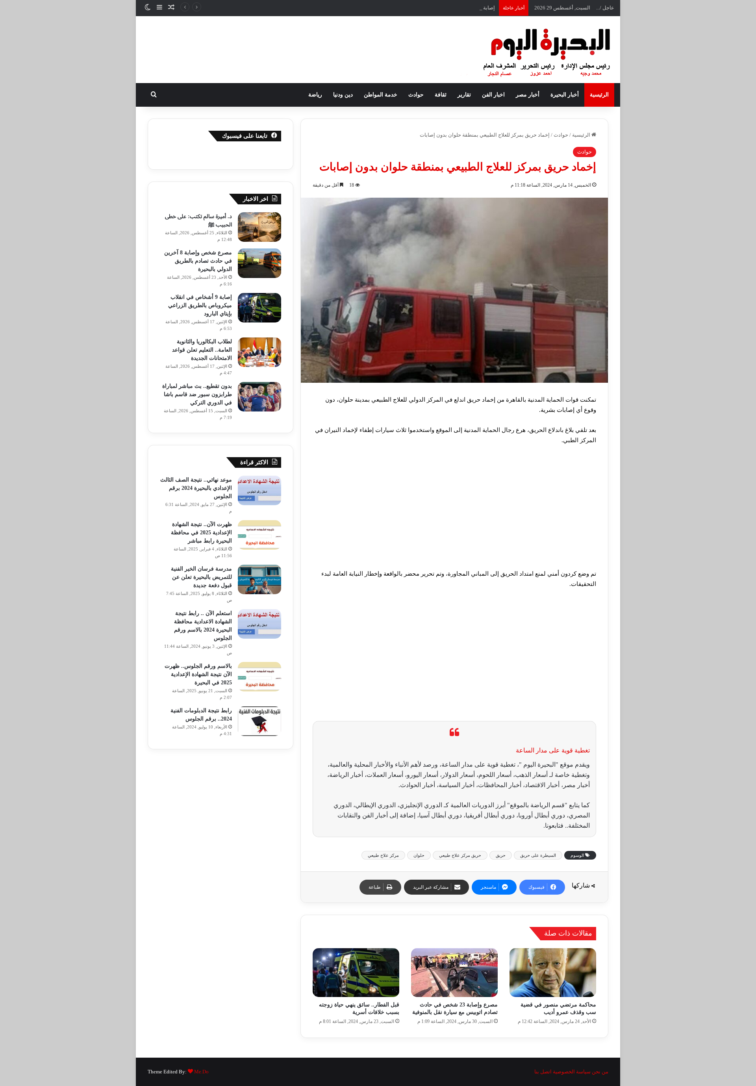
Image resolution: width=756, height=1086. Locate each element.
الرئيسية (599, 95)
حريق (501, 855)
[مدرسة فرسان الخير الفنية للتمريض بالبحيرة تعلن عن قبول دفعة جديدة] (259, 579)
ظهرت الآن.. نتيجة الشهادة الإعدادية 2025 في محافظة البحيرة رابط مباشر (201, 532)
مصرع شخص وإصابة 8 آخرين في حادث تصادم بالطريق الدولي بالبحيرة (198, 261)
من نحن (600, 1072)
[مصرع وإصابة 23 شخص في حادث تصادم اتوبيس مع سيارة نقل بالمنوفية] (454, 972)
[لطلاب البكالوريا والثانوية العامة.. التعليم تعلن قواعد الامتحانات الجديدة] (259, 352)
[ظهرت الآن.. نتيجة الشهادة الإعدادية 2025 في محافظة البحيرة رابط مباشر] (259, 535)
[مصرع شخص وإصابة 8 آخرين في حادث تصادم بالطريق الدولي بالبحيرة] (259, 263)
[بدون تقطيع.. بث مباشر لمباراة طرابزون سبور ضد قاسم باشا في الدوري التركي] (259, 396)
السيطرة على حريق (538, 855)
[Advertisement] (454, 510)
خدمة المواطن (380, 95)
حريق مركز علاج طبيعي (460, 855)
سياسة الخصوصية (572, 1072)
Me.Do (201, 1072)
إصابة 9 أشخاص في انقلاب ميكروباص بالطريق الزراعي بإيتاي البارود (422, 8)
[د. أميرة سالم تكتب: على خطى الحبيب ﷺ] (259, 227)
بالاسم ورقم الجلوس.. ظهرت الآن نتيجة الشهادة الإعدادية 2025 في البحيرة (198, 674)
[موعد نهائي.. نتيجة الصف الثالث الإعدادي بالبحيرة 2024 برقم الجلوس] (259, 490)
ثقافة (441, 95)
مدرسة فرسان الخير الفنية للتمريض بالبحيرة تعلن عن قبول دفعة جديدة (201, 577)
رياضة (315, 95)
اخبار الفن (493, 95)
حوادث (416, 95)
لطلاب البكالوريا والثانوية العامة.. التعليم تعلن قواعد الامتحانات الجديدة (202, 350)
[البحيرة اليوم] (525, 49)
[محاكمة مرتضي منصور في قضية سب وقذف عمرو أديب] (553, 972)
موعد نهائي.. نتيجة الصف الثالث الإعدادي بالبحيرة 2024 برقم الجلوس (196, 488)
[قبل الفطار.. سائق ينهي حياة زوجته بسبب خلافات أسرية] (356, 972)
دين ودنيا (343, 95)
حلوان (418, 855)
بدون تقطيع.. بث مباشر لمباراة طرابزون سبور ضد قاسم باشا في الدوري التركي (197, 394)
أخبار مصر (527, 95)
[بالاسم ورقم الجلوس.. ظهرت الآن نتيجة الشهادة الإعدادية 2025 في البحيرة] (259, 676)
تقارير (464, 95)
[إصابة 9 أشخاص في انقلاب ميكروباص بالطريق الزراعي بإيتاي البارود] (259, 307)
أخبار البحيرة (564, 95)
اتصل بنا (543, 1072)
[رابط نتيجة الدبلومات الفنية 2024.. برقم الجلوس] (259, 721)
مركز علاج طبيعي (383, 855)
